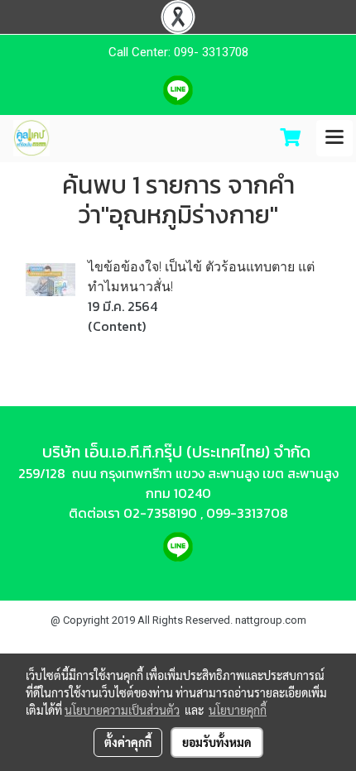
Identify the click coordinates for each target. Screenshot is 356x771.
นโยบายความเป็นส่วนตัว (122, 709)
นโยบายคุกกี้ (238, 709)
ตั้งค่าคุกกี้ (128, 742)
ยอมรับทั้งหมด (217, 742)
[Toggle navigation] (334, 138)
